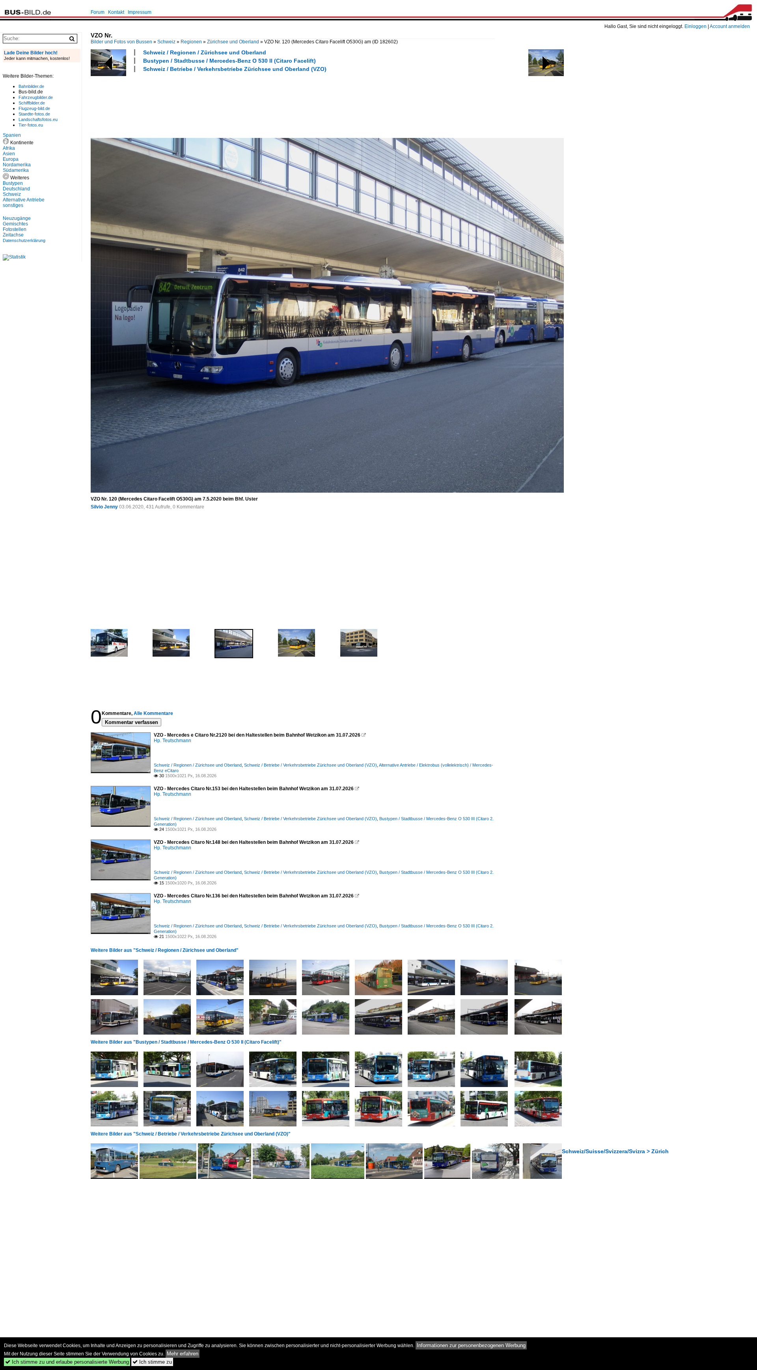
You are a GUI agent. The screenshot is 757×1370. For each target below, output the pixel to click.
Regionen (191, 42)
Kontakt (116, 12)
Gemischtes (15, 224)
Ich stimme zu (152, 1362)
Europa (11, 159)
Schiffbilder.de (32, 103)
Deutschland (16, 189)
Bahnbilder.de (31, 86)
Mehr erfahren (182, 1354)
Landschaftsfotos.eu (38, 119)
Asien (9, 153)
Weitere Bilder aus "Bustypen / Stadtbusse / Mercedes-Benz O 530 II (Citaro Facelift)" (186, 1042)
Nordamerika (17, 165)
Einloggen (695, 26)
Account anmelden (730, 26)
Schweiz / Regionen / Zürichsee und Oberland (204, 52)
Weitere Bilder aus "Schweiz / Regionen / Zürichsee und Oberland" (165, 950)
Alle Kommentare (153, 713)
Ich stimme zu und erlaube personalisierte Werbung (67, 1362)
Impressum (139, 12)
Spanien (12, 135)
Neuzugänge (17, 218)
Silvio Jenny (104, 507)
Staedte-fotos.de (34, 114)
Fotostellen (14, 229)
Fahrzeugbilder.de (36, 97)
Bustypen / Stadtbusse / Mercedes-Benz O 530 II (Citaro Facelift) (229, 61)
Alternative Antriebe (24, 200)
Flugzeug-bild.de (34, 108)
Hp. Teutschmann (172, 740)
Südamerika (16, 170)
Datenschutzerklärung (24, 240)
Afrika (9, 148)
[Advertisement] (234, 104)
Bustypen (13, 183)
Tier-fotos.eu (31, 125)
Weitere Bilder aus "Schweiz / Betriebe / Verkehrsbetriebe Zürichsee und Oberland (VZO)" (191, 1134)
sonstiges (13, 205)
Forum (97, 12)
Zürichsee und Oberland (233, 42)
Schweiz (166, 42)
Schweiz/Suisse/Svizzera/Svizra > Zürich (615, 1151)
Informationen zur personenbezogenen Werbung (471, 1345)
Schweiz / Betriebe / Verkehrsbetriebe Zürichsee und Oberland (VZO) (234, 69)
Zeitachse (13, 235)
